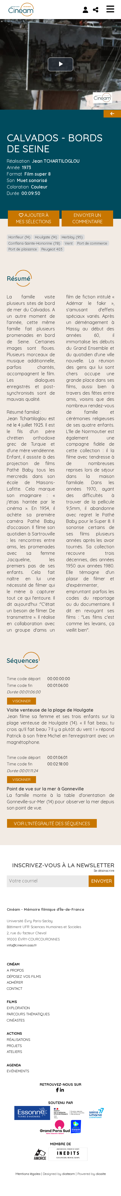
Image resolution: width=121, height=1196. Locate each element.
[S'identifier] (85, 9)
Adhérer (15, 982)
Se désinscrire (104, 870)
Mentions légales (27, 1174)
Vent (69, 243)
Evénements (18, 1071)
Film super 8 (37, 174)
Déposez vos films (24, 976)
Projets (14, 1045)
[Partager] (95, 9)
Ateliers (14, 1051)
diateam (68, 1174)
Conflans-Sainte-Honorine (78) (34, 243)
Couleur (39, 187)
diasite (101, 1174)
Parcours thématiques (28, 1014)
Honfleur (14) (19, 237)
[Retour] (112, 114)
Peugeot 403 (51, 249)
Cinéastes (15, 1020)
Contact (14, 988)
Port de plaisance (22, 249)
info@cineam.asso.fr (22, 945)
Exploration (18, 1008)
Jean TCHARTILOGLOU (56, 161)
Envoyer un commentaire (87, 219)
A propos (15, 970)
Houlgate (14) (46, 237)
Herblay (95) (72, 237)
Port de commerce (92, 243)
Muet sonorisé (32, 180)
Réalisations (18, 1039)
